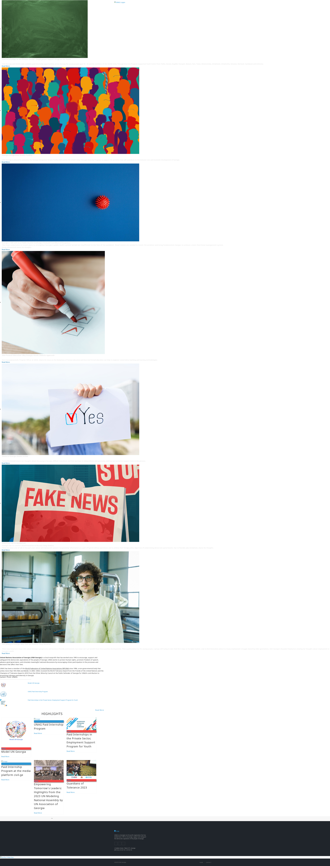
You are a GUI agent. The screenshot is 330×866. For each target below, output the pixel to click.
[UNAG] (119, 2)
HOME (201, 862)
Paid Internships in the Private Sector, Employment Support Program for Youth (53, 700)
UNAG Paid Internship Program (38, 692)
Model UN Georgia (33, 683)
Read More (6, 66)
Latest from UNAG (9, 677)
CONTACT (208, 862)
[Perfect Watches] (7, 857)
